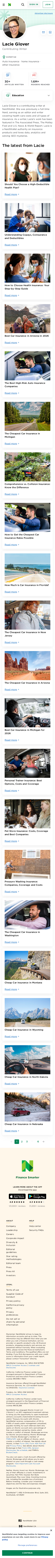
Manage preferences (27, 1545)
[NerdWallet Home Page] (10, 4)
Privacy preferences (12, 1313)
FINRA (9, 1439)
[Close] (51, 1530)
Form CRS (24, 1443)
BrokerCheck (11, 1452)
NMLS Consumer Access (16, 1365)
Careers (10, 1234)
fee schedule (22, 1450)
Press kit (10, 1271)
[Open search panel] (23, 5)
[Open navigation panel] (3, 4)
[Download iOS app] (17, 1196)
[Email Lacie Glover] (43, 32)
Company (11, 1226)
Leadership (11, 1230)
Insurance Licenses (26, 1388)
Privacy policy (13, 1301)
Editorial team (13, 1263)
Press (9, 1267)
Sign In (33, 4)
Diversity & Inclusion (11, 1243)
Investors (11, 1275)
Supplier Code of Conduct (14, 1295)
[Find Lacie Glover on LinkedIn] (50, 32)
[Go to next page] (43, 1141)
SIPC (14, 1439)
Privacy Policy (16, 1446)
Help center (35, 1226)
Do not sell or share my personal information (15, 1322)
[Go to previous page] (11, 1141)
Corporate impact (15, 1238)
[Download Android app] (37, 1196)
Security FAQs (36, 1230)
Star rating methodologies (13, 1257)
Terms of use (12, 1290)
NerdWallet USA (30, 1521)
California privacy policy (15, 1306)
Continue (27, 1553)
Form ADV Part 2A (37, 1443)
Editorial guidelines (11, 1250)
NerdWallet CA (29, 1526)
